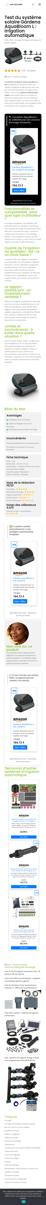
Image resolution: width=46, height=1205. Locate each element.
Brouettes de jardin (12, 1131)
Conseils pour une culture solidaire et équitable (22, 1148)
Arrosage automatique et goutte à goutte (20, 1124)
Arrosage (18, 40)
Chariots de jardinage (13, 1141)
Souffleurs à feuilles (12, 1172)
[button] (16, 77)
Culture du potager (12, 1158)
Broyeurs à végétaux (12, 1134)
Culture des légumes (12, 1155)
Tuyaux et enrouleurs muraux (16, 1182)
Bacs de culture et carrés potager (17, 1127)
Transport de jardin (12, 1175)
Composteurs (10, 1144)
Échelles (8, 1162)
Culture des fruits (11, 1151)
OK (24, 1202)
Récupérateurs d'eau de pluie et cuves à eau (21, 1168)
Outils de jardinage (12, 1165)
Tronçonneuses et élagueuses (16, 1179)
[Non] (43, 1197)
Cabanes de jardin (11, 1137)
